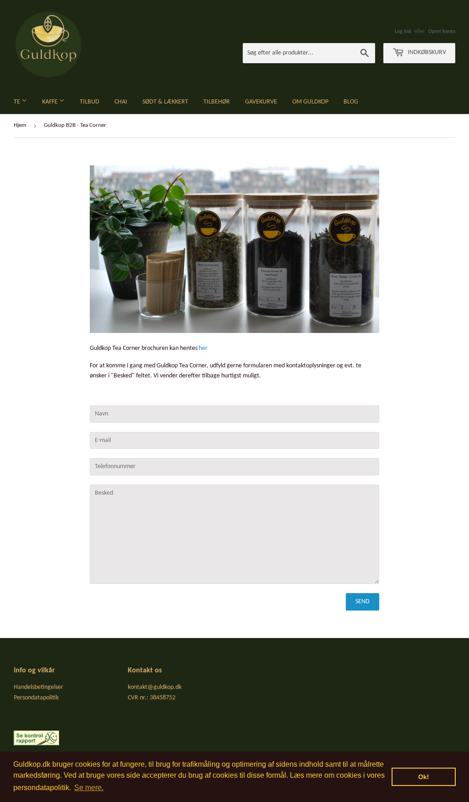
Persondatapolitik (36, 697)
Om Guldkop (310, 101)
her (203, 348)
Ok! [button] (423, 776)
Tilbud (89, 101)
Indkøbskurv (426, 52)
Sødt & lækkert (165, 101)
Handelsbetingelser (38, 687)
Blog (351, 101)
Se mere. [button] (89, 787)
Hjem (20, 125)
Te (18, 101)
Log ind (403, 31)
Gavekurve (261, 101)
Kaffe (50, 101)
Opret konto (441, 31)
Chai (121, 101)
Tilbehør (216, 101)
